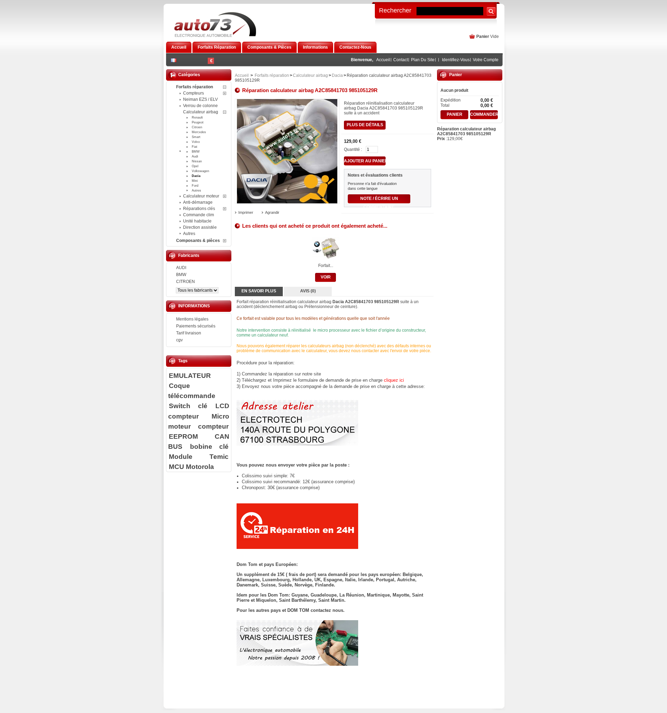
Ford (195, 185)
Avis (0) (308, 291)
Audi (195, 156)
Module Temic (199, 456)
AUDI (181, 267)
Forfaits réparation (194, 86)
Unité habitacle (197, 221)
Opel (195, 166)
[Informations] (297, 547)
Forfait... (325, 265)
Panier (482, 36)
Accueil (383, 59)
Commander (484, 114)
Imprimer (245, 212)
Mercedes (199, 132)
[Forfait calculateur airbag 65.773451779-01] (325, 260)
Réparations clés (199, 208)
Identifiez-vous (456, 59)
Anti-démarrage (198, 202)
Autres (196, 190)
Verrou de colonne (200, 105)
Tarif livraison (188, 333)
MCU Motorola (191, 466)
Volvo (196, 142)
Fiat (194, 146)
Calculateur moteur (201, 196)
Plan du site (423, 59)
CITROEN (185, 281)
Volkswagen (200, 171)
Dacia (196, 176)
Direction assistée (200, 227)
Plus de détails (365, 124)
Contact (400, 59)
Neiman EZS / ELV (200, 99)
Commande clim (198, 214)
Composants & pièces (198, 240)
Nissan (197, 161)
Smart (196, 137)
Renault (197, 117)
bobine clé (209, 446)
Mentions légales (192, 319)
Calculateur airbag (200, 112)
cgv (179, 340)
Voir (326, 277)
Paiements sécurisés (195, 326)
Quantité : (353, 149)
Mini (195, 181)
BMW (196, 151)
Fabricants (188, 255)
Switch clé (188, 406)
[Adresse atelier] (297, 444)
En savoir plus (258, 291)
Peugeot (198, 122)
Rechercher (395, 10)
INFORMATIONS (194, 305)
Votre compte (486, 59)
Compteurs (193, 93)
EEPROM (183, 436)
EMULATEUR (190, 375)
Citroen (197, 127)
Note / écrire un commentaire (379, 199)
